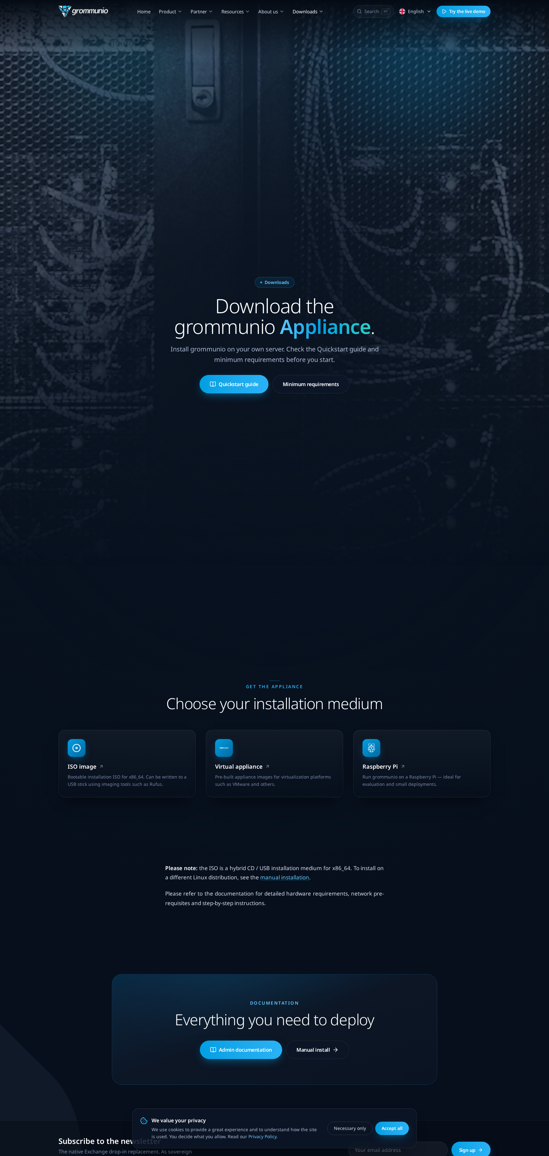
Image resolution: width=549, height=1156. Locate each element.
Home (144, 11)
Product (167, 11)
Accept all (392, 1128)
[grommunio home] (83, 11)
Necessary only (350, 1128)
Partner (199, 11)
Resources (232, 11)
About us (268, 11)
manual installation (284, 877)
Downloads (305, 11)
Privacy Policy (262, 1136)
